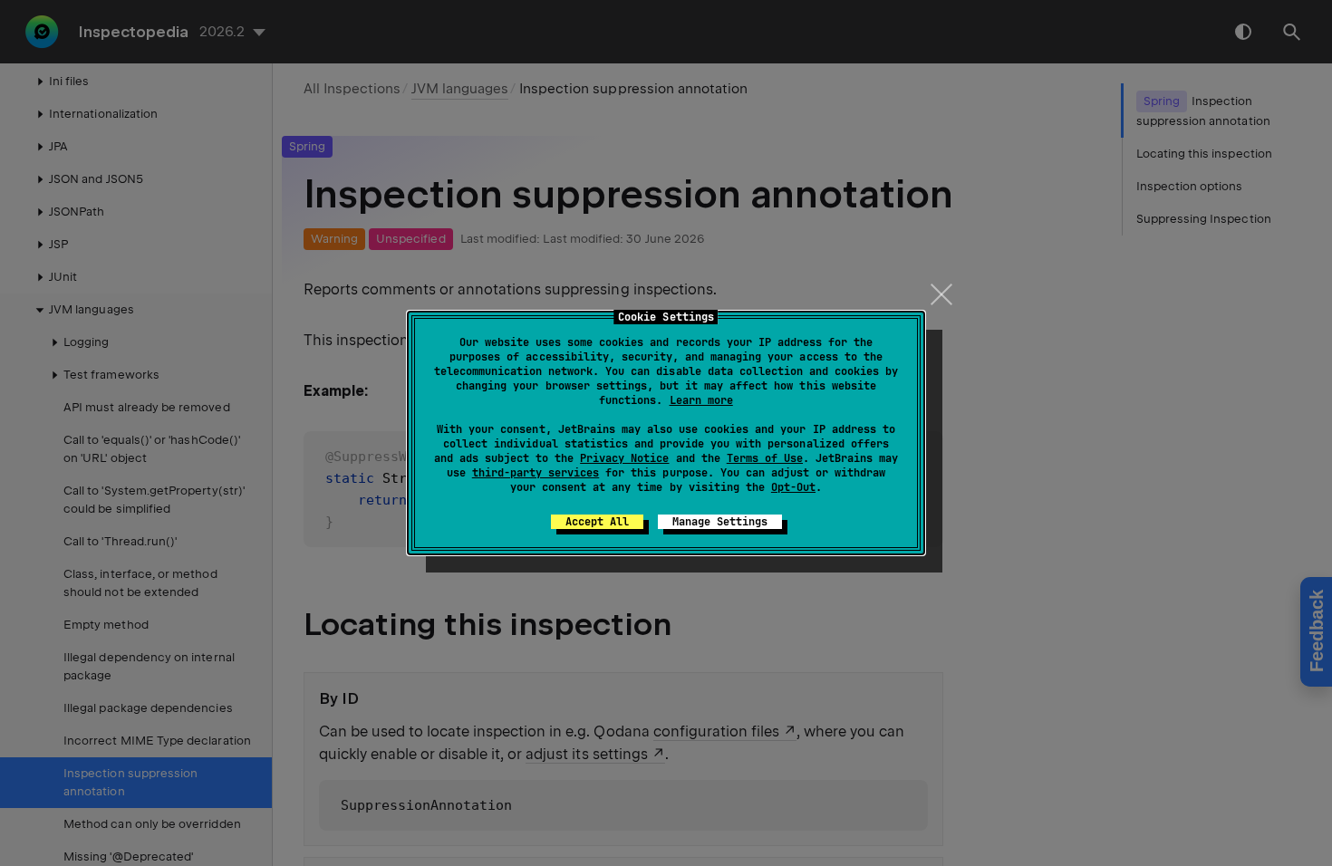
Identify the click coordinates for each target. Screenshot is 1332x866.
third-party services (535, 473)
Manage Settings (719, 522)
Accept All (597, 522)
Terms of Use (765, 458)
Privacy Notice (624, 458)
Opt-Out (793, 487)
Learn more (701, 400)
